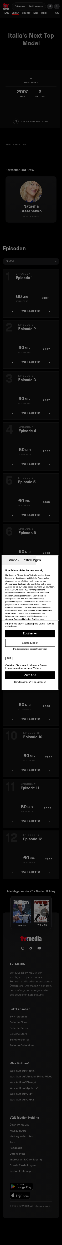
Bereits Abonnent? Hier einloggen (30, 682)
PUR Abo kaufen (30, 675)
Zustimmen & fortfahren (30, 633)
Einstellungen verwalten (30, 643)
